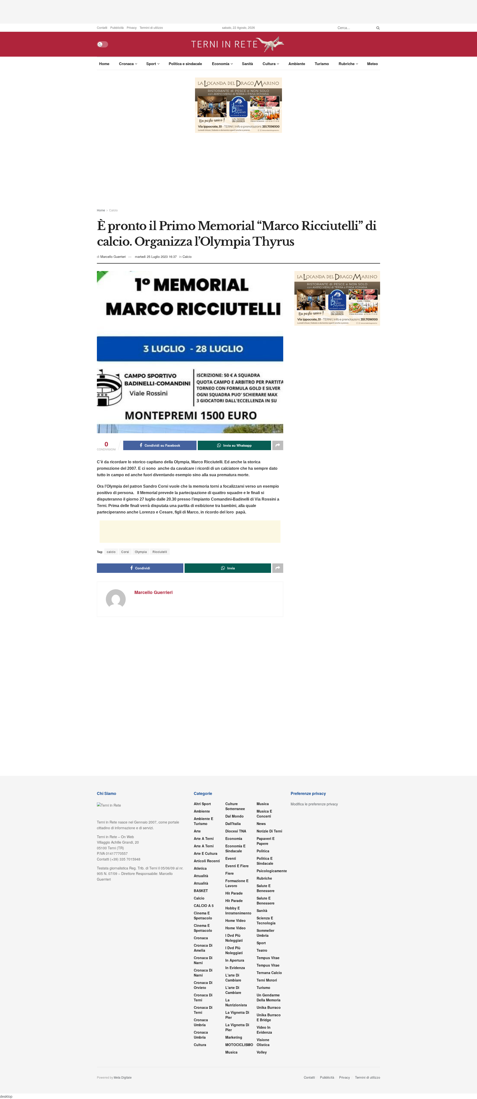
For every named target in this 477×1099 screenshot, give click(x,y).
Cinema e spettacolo (203, 915)
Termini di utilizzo (151, 27)
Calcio (113, 210)
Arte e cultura (205, 853)
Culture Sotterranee (235, 806)
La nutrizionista (236, 1002)
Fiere (229, 873)
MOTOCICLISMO (239, 1044)
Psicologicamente (272, 870)
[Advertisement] (238, 11)
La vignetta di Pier (237, 1015)
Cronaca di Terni (203, 997)
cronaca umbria (201, 1035)
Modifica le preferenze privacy (314, 803)
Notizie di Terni (269, 830)
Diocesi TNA (235, 830)
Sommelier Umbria (265, 933)
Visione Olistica (263, 1042)
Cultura (269, 63)
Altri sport (202, 803)
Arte (197, 830)
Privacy (132, 27)
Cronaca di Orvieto (203, 985)
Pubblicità (117, 27)
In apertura (234, 960)
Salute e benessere (266, 888)
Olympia (141, 552)
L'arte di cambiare (233, 977)
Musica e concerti (264, 814)
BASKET (201, 890)
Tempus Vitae (268, 957)
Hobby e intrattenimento (238, 910)
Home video (235, 920)
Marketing (233, 1037)
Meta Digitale (123, 1077)
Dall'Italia (233, 823)
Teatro (262, 950)
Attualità (201, 875)
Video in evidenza (264, 1030)
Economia (220, 63)
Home (104, 63)
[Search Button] (377, 28)
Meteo (372, 63)
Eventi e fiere (237, 865)
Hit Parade (234, 893)
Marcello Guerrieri (113, 256)
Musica (231, 1052)
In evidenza (235, 967)
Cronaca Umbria (201, 1022)
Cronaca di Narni (203, 973)
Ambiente (296, 63)
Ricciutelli (160, 552)
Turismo (322, 63)
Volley (262, 1052)
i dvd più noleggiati (234, 938)
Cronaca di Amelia (203, 948)
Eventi (230, 858)
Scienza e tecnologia (266, 920)
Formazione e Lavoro (236, 883)
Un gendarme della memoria (268, 997)
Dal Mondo (234, 816)
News (261, 823)
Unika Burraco (269, 1007)
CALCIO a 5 (204, 905)
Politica (263, 850)
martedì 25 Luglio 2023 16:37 (156, 256)
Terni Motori (267, 980)
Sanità (247, 63)
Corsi (125, 552)
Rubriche (347, 63)
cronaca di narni (203, 960)
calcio (111, 552)
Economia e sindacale (235, 848)
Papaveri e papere (266, 841)
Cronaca (126, 63)
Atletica (200, 868)
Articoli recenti (207, 860)
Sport (151, 63)
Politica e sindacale (185, 63)
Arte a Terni (204, 838)
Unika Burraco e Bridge (269, 1017)
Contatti (102, 27)
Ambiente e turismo (203, 821)
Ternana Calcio (269, 972)
